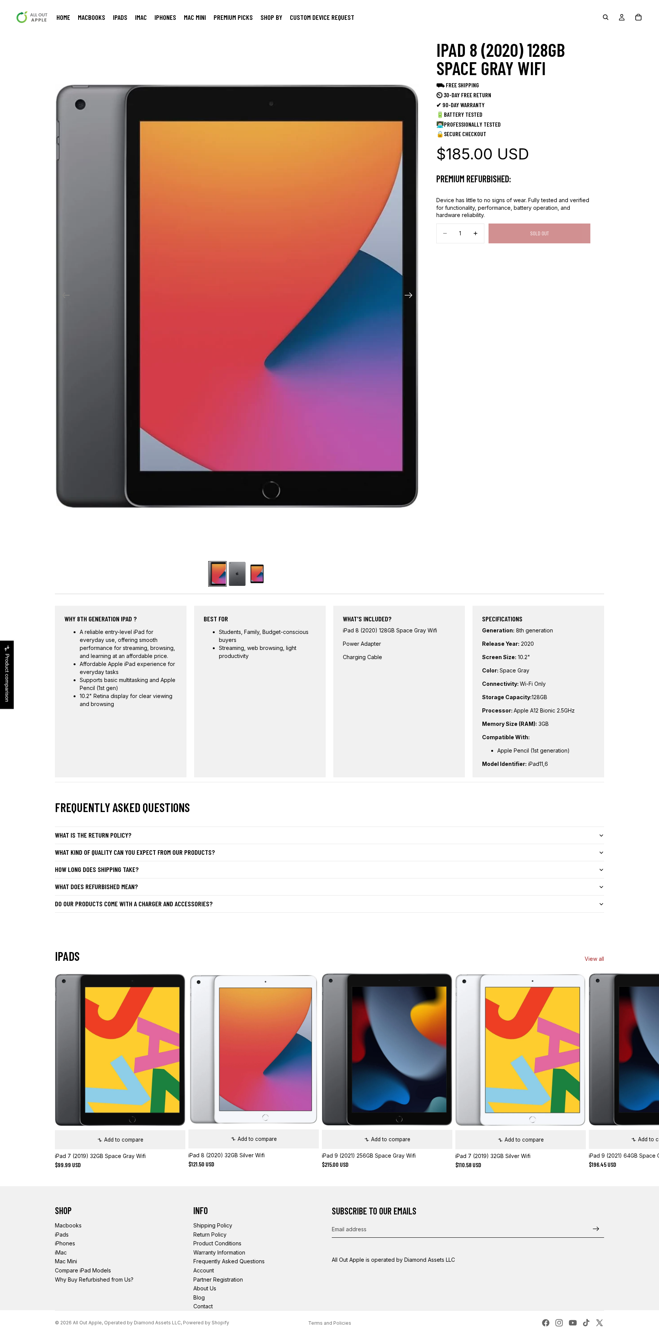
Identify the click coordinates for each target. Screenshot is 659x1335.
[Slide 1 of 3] (217, 574)
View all (594, 958)
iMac (61, 1252)
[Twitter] (599, 1322)
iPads (62, 1234)
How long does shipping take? (97, 869)
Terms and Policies (329, 1323)
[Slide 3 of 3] (257, 574)
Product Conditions (217, 1243)
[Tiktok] (586, 1322)
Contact (203, 1306)
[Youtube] (572, 1322)
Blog (199, 1297)
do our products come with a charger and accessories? (134, 903)
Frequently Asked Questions (229, 1261)
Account (203, 1270)
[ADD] (173, 1137)
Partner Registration (218, 1279)
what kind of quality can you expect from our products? (135, 852)
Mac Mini (66, 1261)
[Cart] (638, 17)
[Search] (605, 17)
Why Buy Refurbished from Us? (94, 1279)
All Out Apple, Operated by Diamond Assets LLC (127, 1322)
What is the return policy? (93, 835)
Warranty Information (219, 1252)
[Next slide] (411, 296)
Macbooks (68, 1225)
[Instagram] (559, 1322)
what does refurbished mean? (96, 886)
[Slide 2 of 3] (237, 574)
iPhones (65, 1243)
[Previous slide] (63, 296)
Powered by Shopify (206, 1322)
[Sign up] (596, 1229)
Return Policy (210, 1234)
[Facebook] (545, 1322)
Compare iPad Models (83, 1270)
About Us (204, 1288)
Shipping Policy (212, 1225)
